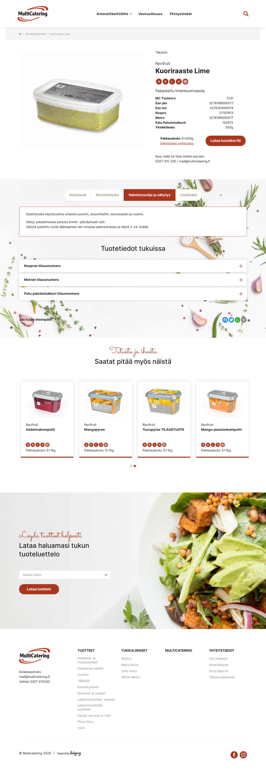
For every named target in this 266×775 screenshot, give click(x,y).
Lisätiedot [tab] (188, 195)
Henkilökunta (218, 665)
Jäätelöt (84, 681)
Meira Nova (129, 665)
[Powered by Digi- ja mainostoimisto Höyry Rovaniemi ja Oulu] (69, 753)
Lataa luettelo (39, 589)
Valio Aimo (129, 671)
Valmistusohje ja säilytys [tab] (150, 195)
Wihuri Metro (130, 677)
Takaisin (161, 52)
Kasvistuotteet (88, 687)
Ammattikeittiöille (112, 14)
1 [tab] (131, 466)
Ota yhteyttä (218, 658)
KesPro (126, 658)
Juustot (83, 674)
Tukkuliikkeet (134, 650)
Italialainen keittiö (90, 668)
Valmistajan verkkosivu (177, 143)
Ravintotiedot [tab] (107, 195)
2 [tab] (135, 466)
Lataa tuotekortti (226, 140)
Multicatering (178, 650)
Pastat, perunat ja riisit (94, 715)
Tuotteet (86, 650)
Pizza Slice (85, 722)
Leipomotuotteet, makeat (96, 699)
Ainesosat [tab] (77, 195)
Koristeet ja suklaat (92, 693)
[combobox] (65, 574)
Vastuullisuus (150, 14)
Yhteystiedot (180, 14)
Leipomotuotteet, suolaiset (90, 707)
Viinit (81, 728)
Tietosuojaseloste (222, 677)
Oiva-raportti (218, 671)
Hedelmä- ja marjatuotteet (88, 660)
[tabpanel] (45, 419)
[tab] (133, 266)
